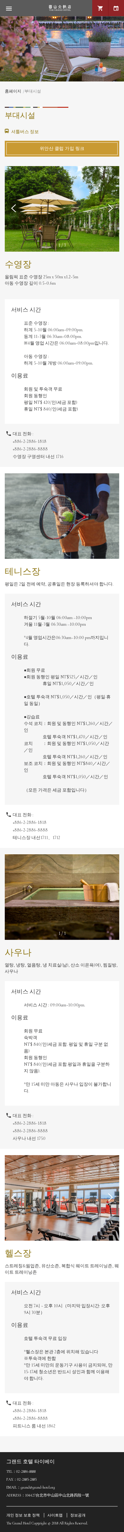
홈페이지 (13, 91)
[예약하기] (116, 8)
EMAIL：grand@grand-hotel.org (30, 1487)
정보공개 (78, 1515)
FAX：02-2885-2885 (21, 1479)
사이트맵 (55, 1515)
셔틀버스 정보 (24, 131)
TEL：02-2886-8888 (21, 1471)
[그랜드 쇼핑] (100, 8)
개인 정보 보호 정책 (23, 1515)
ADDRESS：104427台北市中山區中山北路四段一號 (47, 1495)
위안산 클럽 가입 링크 (62, 148)
